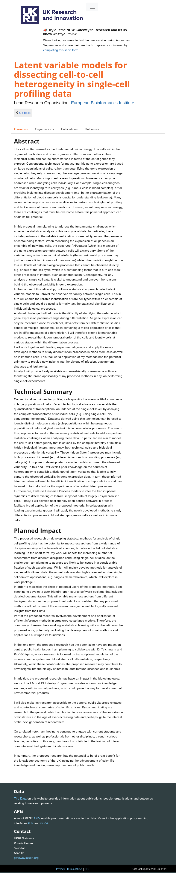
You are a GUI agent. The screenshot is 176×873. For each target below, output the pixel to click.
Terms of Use (74, 869)
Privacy (60, 869)
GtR (30, 823)
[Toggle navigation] (92, 7)
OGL (87, 869)
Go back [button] (24, 112)
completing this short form (60, 50)
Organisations (44, 129)
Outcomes (92, 129)
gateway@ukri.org (26, 857)
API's (36, 818)
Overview (21, 129)
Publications (69, 129)
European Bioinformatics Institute (102, 102)
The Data (20, 798)
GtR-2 (44, 823)
